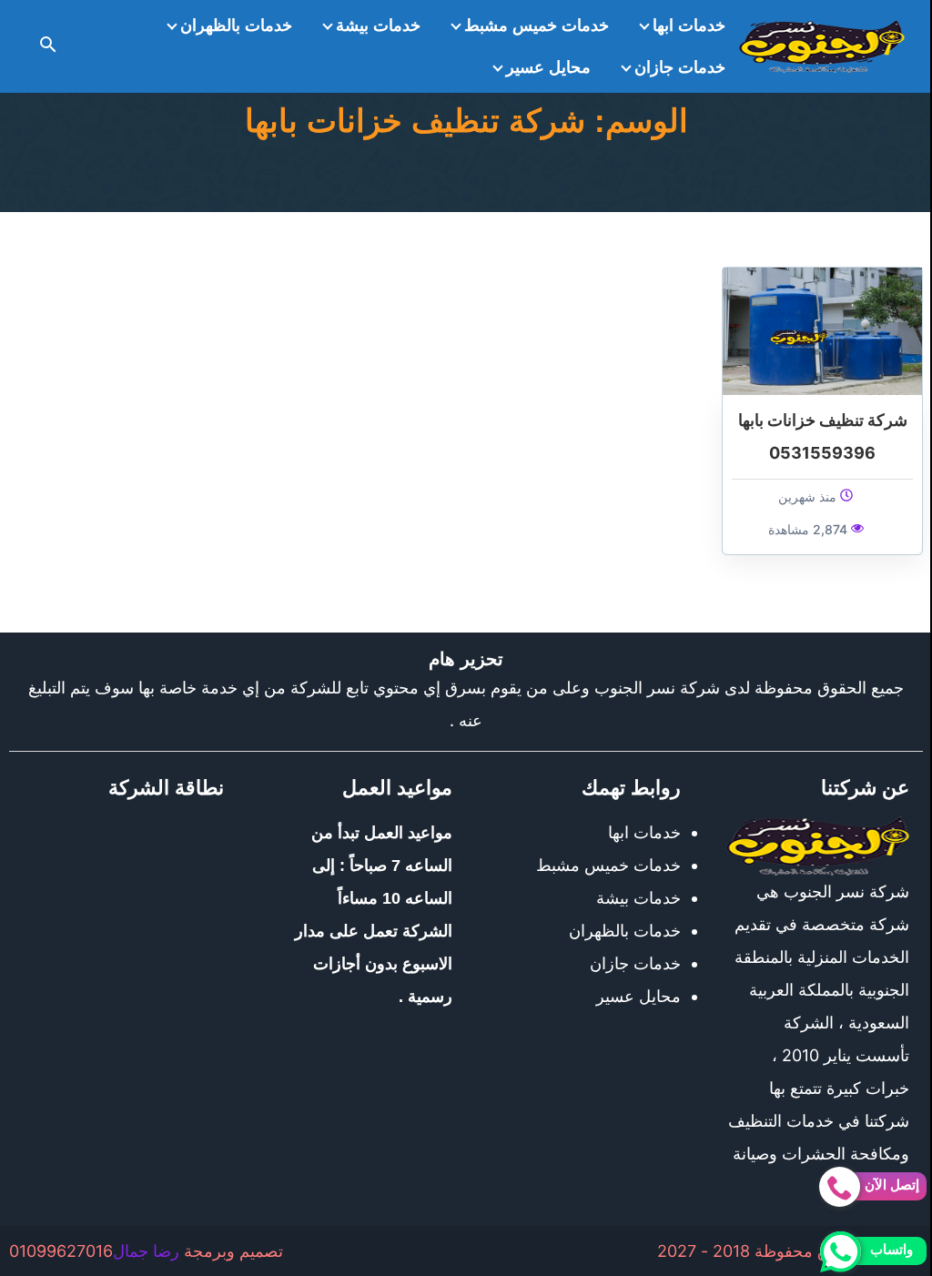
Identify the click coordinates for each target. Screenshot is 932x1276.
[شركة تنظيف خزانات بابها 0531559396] (822, 329)
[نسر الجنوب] (822, 46)
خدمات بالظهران (236, 25)
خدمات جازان (679, 67)
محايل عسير (548, 67)
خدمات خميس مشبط (536, 25)
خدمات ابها (689, 25)
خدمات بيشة (378, 25)
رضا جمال (146, 1251)
